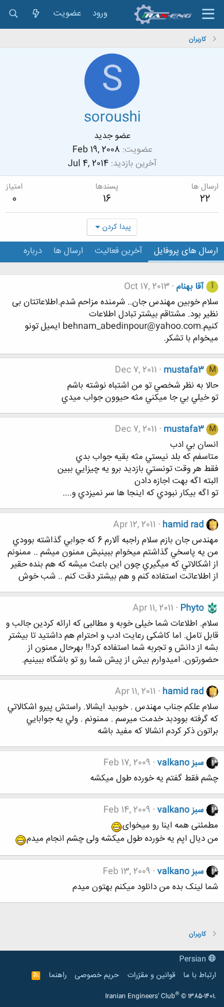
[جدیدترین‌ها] (36, 14)
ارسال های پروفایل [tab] (186, 251)
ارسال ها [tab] (68, 251)
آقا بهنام (190, 286)
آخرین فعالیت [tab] (118, 251)
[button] (208, 14)
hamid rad (183, 525)
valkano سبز (180, 763)
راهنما (58, 975)
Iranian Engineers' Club (160, 996)
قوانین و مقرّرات (151, 975)
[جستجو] (13, 14)
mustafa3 (184, 370)
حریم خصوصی (97, 975)
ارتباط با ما (199, 975)
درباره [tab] (33, 251)
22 (205, 199)
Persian (193, 959)
